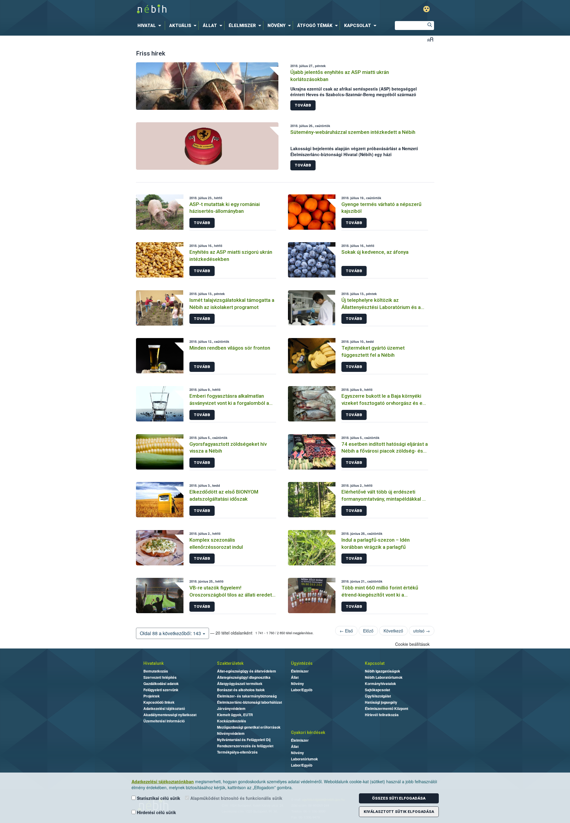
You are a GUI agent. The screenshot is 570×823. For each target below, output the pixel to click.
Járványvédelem (231, 708)
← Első (346, 631)
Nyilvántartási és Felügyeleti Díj (243, 739)
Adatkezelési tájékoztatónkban (163, 781)
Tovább (303, 105)
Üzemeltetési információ (164, 721)
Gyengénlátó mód (426, 9)
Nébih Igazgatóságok (382, 671)
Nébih (222, 9)
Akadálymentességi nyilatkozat (170, 714)
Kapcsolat (374, 663)
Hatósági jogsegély (381, 702)
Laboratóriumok (304, 759)
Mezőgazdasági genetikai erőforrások (249, 727)
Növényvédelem (231, 733)
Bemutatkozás (155, 671)
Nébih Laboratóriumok (384, 677)
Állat (295, 677)
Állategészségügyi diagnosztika (243, 677)
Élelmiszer (300, 671)
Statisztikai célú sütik (158, 798)
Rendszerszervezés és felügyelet (245, 746)
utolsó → (421, 631)
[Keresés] (429, 25)
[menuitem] (150, 25)
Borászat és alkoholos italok (241, 689)
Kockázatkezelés (231, 721)
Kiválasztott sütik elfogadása (399, 811)
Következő (393, 631)
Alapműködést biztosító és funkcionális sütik (235, 798)
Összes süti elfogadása (398, 798)
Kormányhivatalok (380, 683)
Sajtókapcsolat (377, 689)
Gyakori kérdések (308, 732)
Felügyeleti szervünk (160, 689)
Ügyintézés (302, 663)
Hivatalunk (153, 663)
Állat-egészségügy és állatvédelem (246, 671)
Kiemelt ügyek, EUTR (235, 714)
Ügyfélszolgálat (378, 696)
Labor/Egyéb (301, 689)
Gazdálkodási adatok (161, 683)
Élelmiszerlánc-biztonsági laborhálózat (249, 702)
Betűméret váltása (430, 39)
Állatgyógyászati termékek (239, 683)
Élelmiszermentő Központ (386, 708)
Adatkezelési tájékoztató (164, 708)
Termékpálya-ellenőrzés (237, 752)
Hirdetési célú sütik (156, 812)
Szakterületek (230, 663)
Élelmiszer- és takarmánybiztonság (247, 696)
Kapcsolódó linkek (159, 702)
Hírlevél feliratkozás (382, 714)
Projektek (151, 696)
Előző (368, 631)
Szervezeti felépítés (160, 677)
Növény (297, 683)
